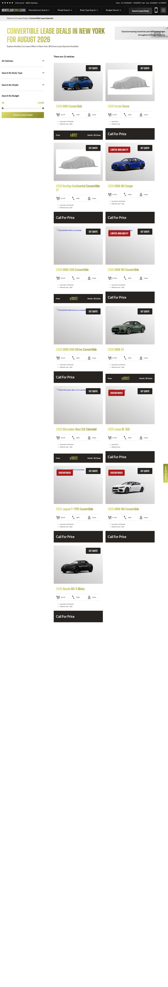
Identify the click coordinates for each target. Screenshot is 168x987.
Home (9, 18)
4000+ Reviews (32, 3)
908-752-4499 (156, 9)
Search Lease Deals (140, 11)
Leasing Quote (165, 473)
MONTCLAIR (14, 10)
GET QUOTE (93, 68)
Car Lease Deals (21, 18)
